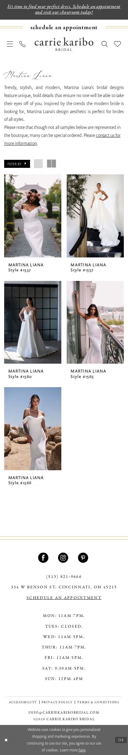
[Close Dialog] (6, 740)
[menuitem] (64, 27)
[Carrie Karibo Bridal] (64, 44)
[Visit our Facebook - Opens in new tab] (44, 558)
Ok (121, 740)
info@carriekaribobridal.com (64, 712)
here (82, 750)
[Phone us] (22, 44)
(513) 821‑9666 (64, 577)
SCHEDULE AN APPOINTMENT (64, 598)
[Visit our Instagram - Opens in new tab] (64, 558)
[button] (10, 44)
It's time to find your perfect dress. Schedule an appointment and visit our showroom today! (63, 10)
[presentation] (33, 215)
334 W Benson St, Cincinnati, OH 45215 (64, 587)
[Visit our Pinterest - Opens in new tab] (84, 558)
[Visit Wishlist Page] (117, 44)
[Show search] (104, 44)
